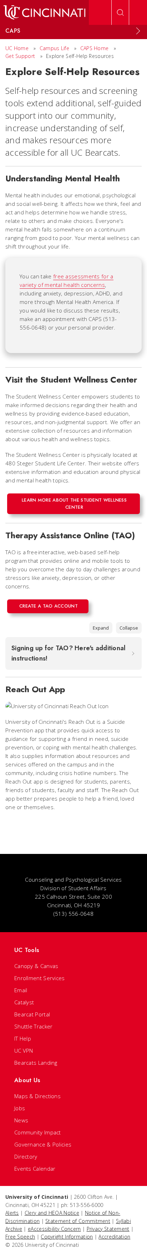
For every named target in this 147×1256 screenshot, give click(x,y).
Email (20, 990)
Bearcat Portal (32, 1014)
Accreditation (114, 1236)
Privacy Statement (108, 1228)
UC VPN (23, 1050)
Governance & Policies (42, 1144)
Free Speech (20, 1236)
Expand (101, 628)
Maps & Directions (37, 1096)
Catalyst (24, 1002)
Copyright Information (67, 1236)
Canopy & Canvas (36, 965)
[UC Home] (44, 12)
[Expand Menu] (138, 31)
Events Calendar (35, 1168)
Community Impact (37, 1132)
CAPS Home (94, 48)
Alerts (12, 1212)
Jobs (19, 1108)
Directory (25, 1156)
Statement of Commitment (77, 1221)
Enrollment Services (39, 978)
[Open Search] (120, 12)
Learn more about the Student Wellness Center (74, 504)
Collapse (129, 628)
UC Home (17, 48)
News (21, 1120)
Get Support (20, 56)
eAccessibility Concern (54, 1228)
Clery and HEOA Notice (52, 1212)
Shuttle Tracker (33, 1026)
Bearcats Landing (35, 1062)
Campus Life (54, 48)
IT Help (22, 1038)
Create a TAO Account (48, 606)
